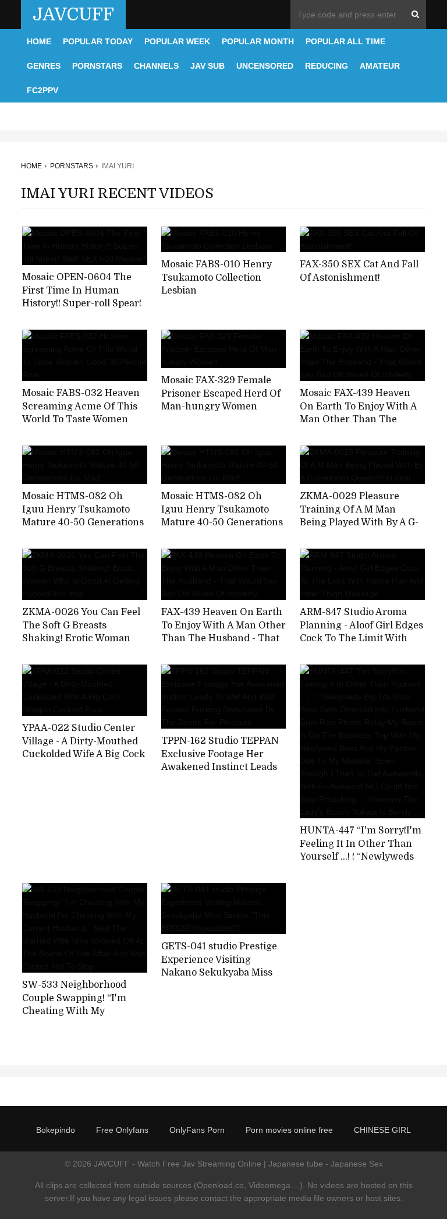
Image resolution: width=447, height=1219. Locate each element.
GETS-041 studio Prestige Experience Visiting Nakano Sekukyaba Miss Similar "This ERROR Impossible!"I (219, 973)
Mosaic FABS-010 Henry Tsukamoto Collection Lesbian (216, 277)
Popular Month (258, 41)
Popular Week (177, 41)
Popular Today (98, 41)
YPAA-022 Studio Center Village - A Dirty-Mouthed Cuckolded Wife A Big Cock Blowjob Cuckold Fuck (83, 748)
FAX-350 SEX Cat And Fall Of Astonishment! (359, 271)
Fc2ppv (42, 90)
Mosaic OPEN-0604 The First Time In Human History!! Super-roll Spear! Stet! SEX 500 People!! (81, 297)
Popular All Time (345, 41)
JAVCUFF (73, 14)
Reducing (326, 65)
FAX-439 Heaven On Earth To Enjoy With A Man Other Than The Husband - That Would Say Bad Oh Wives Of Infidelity (223, 638)
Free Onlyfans (122, 1130)
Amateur (380, 65)
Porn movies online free (289, 1130)
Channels (156, 65)
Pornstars (97, 65)
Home (39, 41)
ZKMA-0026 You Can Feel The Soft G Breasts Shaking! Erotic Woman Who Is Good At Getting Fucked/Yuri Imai (81, 638)
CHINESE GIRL (382, 1130)
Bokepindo (55, 1130)
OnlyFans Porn (197, 1130)
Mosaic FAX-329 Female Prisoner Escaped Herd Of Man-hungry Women (221, 393)
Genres (44, 65)
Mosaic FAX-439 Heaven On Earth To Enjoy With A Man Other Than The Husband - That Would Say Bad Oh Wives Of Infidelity (360, 419)
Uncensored (264, 65)
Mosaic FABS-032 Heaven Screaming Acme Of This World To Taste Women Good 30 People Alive (81, 413)
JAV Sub (207, 65)
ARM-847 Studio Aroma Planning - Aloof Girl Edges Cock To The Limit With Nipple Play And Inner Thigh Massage (361, 638)
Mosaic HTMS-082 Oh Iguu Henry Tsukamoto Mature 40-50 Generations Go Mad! (83, 516)
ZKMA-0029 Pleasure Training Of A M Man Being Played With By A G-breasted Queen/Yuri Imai (359, 516)
